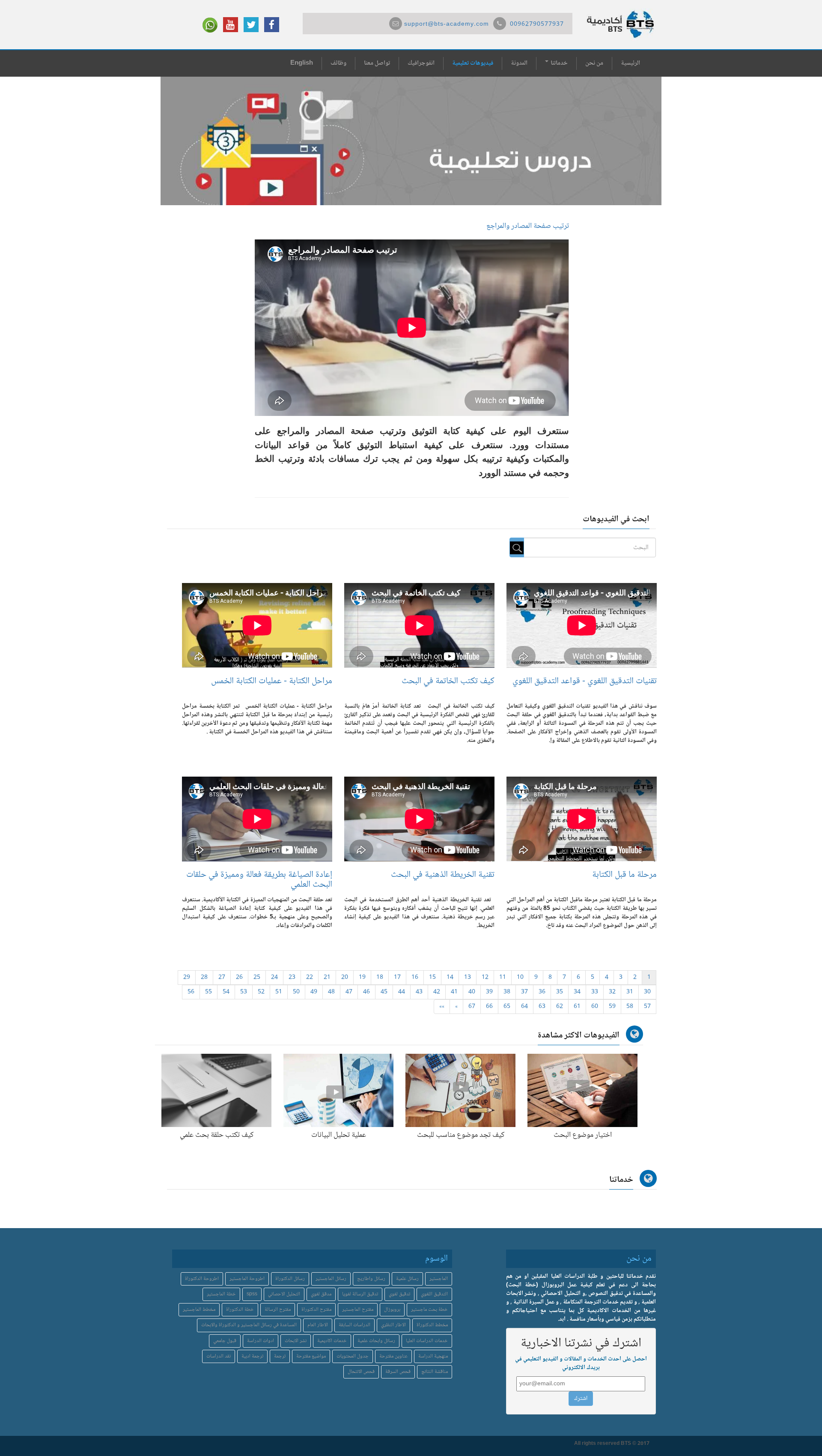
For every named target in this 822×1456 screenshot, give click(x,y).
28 (204, 977)
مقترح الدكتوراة (316, 1309)
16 (414, 977)
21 (327, 977)
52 (261, 992)
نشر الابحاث (296, 1340)
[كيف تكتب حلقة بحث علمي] (216, 1092)
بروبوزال (392, 1309)
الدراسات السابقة (354, 1325)
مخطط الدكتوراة (432, 1325)
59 (612, 1007)
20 (344, 977)
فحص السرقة (398, 1371)
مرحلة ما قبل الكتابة (624, 874)
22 (309, 977)
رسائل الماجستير (331, 1278)
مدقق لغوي (321, 1294)
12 (485, 977)
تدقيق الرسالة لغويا (360, 1294)
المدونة (519, 63)
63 (542, 1007)
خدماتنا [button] (558, 63)
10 (520, 977)
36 (542, 992)
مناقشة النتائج (434, 1371)
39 (489, 992)
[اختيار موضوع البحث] (582, 1092)
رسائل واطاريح (371, 1278)
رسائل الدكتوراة (290, 1278)
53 (243, 992)
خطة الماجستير (221, 1294)
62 (559, 1007)
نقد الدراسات (218, 1356)
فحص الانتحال (361, 1371)
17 (397, 977)
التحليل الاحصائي (284, 1294)
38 (506, 992)
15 (432, 977)
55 (208, 992)
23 (292, 977)
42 (436, 992)
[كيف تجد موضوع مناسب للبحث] (460, 1092)
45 (384, 992)
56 (191, 992)
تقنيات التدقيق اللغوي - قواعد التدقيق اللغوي (584, 681)
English (301, 63)
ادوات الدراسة (260, 1340)
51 (278, 992)
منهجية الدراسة (433, 1356)
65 (506, 1007)
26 (239, 977)
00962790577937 (537, 24)
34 (577, 992)
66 (489, 1007)
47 (348, 992)
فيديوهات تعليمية (472, 63)
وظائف (338, 63)
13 (467, 977)
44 (401, 992)
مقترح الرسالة (278, 1309)
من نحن (594, 63)
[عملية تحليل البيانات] (338, 1092)
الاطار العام (317, 1325)
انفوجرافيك (421, 63)
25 (256, 977)
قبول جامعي (224, 1340)
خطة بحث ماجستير (429, 1309)
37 (524, 992)
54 (226, 992)
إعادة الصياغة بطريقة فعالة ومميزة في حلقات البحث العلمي (259, 879)
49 (313, 992)
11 (502, 977)
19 (362, 977)
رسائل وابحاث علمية (376, 1340)
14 (450, 977)
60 (594, 1007)
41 (454, 992)
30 (647, 992)
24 (274, 977)
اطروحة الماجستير (247, 1278)
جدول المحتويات (353, 1356)
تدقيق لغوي (399, 1294)
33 (594, 992)
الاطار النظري (393, 1325)
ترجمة (280, 1356)
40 (471, 992)
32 (612, 992)
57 (647, 1007)
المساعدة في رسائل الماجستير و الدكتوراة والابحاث (249, 1325)
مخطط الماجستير (199, 1309)
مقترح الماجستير (357, 1309)
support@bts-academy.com (446, 24)
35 (559, 992)
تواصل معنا (377, 63)
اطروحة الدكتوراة (202, 1278)
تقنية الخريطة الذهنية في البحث (442, 874)
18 (379, 977)
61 (577, 1007)
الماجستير (438, 1278)
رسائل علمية (407, 1278)
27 (221, 977)
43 (419, 992)
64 (524, 1007)
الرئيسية (630, 63)
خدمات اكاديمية (332, 1340)
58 (629, 1007)
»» (441, 1007)
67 (471, 1007)
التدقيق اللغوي (434, 1294)
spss (252, 1294)
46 (366, 992)
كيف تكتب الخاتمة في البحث (448, 681)
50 (296, 992)
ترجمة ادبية (252, 1356)
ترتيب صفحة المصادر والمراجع (527, 226)
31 (629, 992)
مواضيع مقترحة (311, 1356)
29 (186, 977)
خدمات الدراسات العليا (427, 1340)
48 (331, 992)
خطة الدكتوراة (240, 1309)
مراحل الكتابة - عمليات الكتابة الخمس (271, 681)
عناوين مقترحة (393, 1356)
